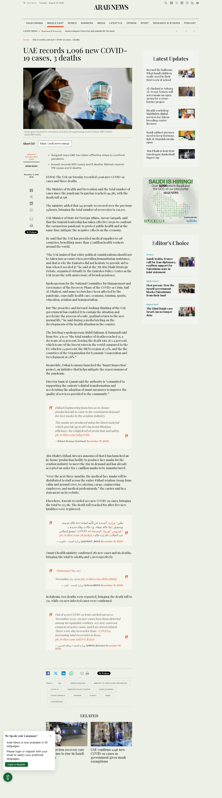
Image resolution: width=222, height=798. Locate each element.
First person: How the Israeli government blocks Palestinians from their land (160, 290)
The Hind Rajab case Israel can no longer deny (159, 312)
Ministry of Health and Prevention (110, 683)
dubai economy (106, 689)
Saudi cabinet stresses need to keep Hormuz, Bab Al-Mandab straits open (160, 137)
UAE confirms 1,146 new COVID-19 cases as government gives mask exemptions (108, 755)
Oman (107, 695)
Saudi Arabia (34, 23)
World (72, 23)
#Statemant (62, 571)
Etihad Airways (58, 695)
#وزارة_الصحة (108, 523)
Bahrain (77, 695)
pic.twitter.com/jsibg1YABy (72, 435)
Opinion (131, 23)
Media (101, 23)
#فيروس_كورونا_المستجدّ (107, 531)
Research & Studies (166, 23)
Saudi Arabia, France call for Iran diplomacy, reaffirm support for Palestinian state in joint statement (161, 265)
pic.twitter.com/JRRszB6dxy (99, 579)
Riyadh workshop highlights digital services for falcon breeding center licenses (157, 117)
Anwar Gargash (77, 683)
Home (26, 39)
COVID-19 (55, 689)
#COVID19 (103, 631)
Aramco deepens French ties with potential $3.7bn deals (90, 31)
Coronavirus (57, 702)
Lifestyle (115, 23)
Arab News (31, 3)
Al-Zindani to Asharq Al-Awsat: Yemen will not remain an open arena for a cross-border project (159, 95)
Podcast (190, 23)
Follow (32, 232)
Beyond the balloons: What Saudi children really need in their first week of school (159, 74)
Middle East (55, 23)
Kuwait (93, 695)
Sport (145, 23)
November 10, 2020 (98, 441)
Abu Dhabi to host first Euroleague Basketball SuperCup (160, 154)
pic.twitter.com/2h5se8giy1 (76, 535)
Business (87, 23)
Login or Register (16, 764)
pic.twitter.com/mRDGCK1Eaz (74, 639)
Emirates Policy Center (79, 689)
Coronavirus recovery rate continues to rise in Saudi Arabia (65, 753)
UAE (59, 683)
